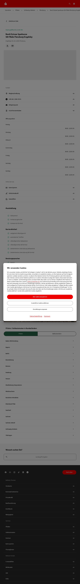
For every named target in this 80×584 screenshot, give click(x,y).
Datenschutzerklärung (33, 281)
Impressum (47, 316)
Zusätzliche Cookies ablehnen (40, 303)
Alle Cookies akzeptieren (40, 297)
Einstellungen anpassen (40, 309)
